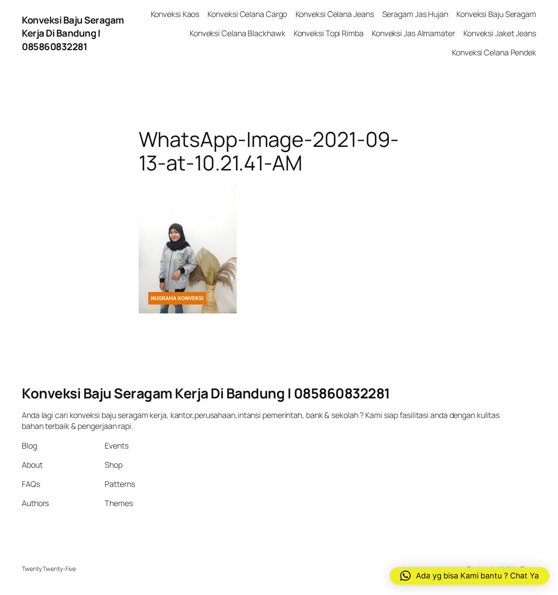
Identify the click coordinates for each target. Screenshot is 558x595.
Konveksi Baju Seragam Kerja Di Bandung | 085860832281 (73, 33)
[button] (469, 576)
